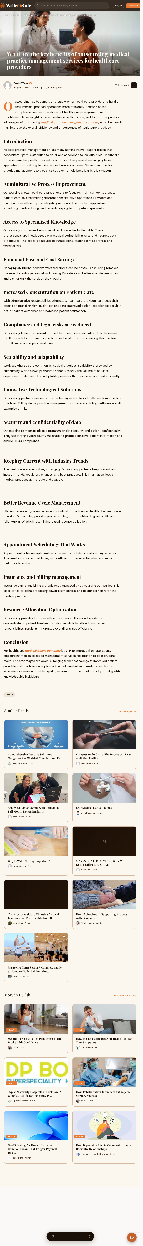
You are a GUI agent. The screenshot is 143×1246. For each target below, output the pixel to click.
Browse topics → (127, 711)
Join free (133, 5)
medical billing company (42, 651)
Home (7, 15)
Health (16, 15)
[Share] (88, 1236)
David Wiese (21, 83)
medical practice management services (69, 122)
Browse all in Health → (125, 995)
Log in (118, 5)
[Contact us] (132, 1237)
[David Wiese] (7, 85)
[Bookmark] (78, 1236)
